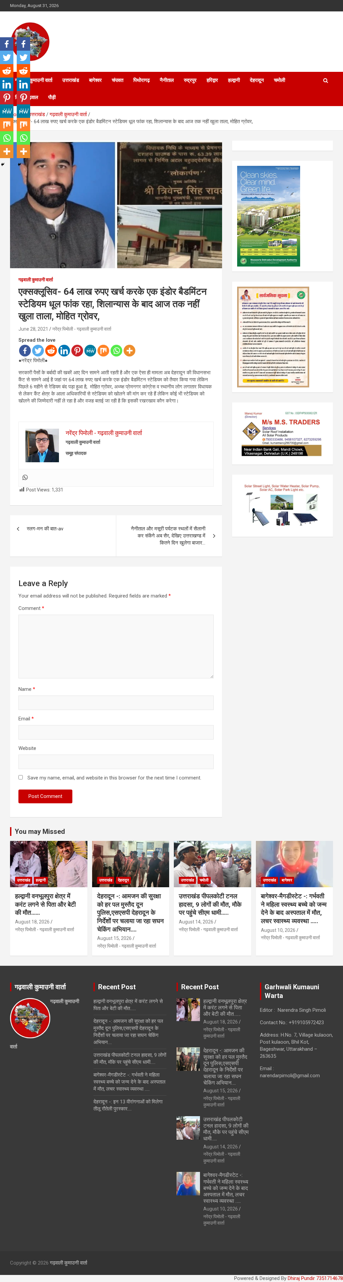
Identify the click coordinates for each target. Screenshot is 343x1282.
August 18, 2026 (32, 921)
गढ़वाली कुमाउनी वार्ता (35, 279)
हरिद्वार (212, 80)
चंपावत (117, 80)
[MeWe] (90, 351)
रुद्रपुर (190, 80)
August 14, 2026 (196, 921)
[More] (129, 351)
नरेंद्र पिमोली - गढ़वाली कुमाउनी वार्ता (81, 329)
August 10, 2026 (278, 930)
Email (26, 719)
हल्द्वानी (234, 80)
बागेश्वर (95, 80)
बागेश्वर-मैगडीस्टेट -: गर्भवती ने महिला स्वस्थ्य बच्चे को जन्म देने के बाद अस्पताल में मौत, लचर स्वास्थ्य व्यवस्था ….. (294, 908)
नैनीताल (167, 80)
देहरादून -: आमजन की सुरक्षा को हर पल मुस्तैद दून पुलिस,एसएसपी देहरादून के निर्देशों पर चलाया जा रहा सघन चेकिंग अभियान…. (130, 912)
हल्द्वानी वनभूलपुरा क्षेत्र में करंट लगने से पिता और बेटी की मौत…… (45, 904)
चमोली (279, 80)
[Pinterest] (77, 351)
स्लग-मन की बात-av (45, 529)
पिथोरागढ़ (141, 80)
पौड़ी (52, 97)
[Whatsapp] (116, 351)
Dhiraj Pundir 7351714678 (315, 1278)
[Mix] (103, 351)
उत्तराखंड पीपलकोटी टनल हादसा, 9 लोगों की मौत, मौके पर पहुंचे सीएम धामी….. (210, 904)
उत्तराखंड (70, 80)
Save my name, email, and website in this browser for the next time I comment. (114, 778)
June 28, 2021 (33, 329)
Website (27, 748)
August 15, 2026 (114, 938)
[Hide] (2, 164)
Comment (31, 608)
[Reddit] (51, 351)
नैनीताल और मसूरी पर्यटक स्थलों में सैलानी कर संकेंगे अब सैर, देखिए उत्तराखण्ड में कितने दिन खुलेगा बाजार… (168, 536)
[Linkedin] (64, 351)
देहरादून (257, 80)
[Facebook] (25, 351)
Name (26, 689)
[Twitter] (38, 351)
